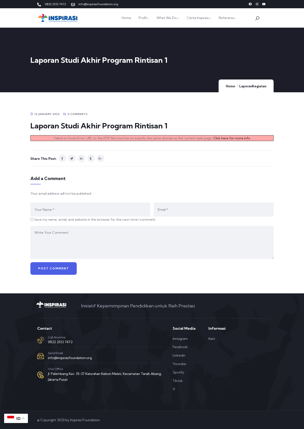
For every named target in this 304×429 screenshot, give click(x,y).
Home (230, 86)
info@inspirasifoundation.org (70, 358)
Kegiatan (259, 86)
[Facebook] (250, 4)
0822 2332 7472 (60, 342)
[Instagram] (257, 4)
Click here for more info (231, 138)
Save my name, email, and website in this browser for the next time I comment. (95, 219)
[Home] (57, 18)
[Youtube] (264, 4)
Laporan (245, 86)
